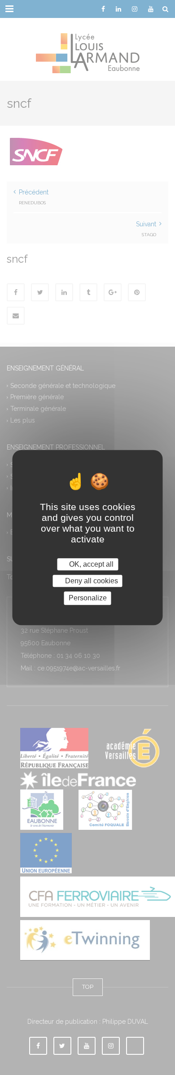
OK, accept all (90, 564)
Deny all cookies (90, 581)
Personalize (88, 598)
